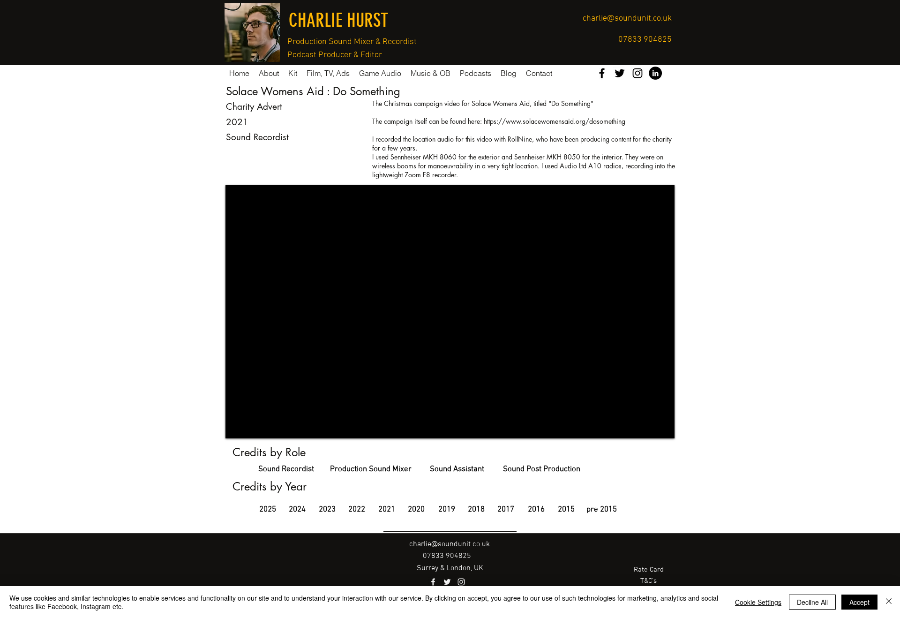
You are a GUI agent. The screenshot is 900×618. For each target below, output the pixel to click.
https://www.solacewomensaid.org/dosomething (554, 121)
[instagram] (637, 73)
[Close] (888, 602)
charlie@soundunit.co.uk (627, 18)
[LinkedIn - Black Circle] (655, 73)
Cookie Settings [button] (758, 602)
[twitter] (619, 73)
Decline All (812, 602)
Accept (859, 602)
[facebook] (601, 73)
